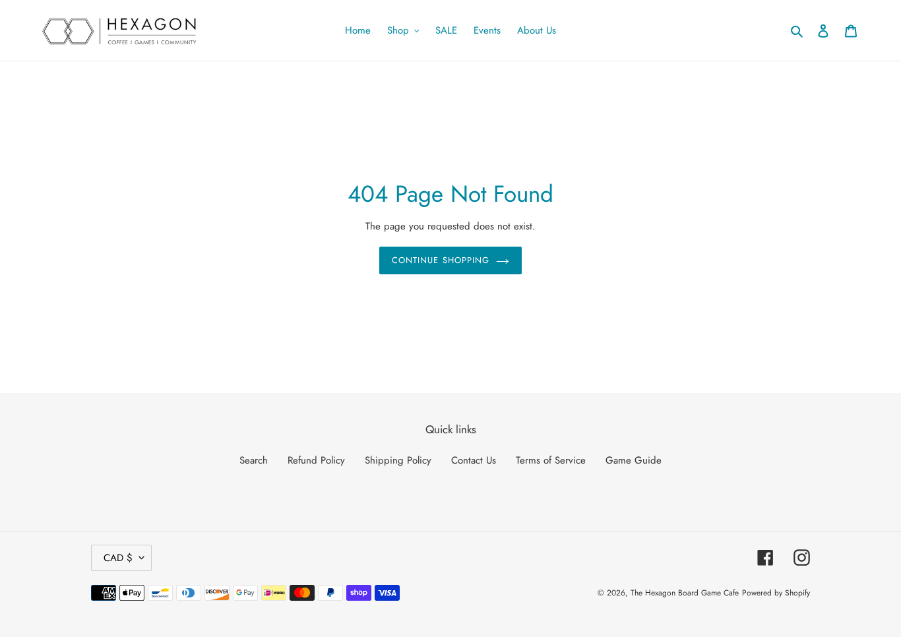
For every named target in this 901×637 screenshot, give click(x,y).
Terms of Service (551, 460)
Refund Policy (316, 460)
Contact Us (473, 460)
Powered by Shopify (776, 593)
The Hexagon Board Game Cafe (685, 593)
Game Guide (634, 460)
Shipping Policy (398, 460)
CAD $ (118, 558)
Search (253, 460)
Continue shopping (440, 260)
